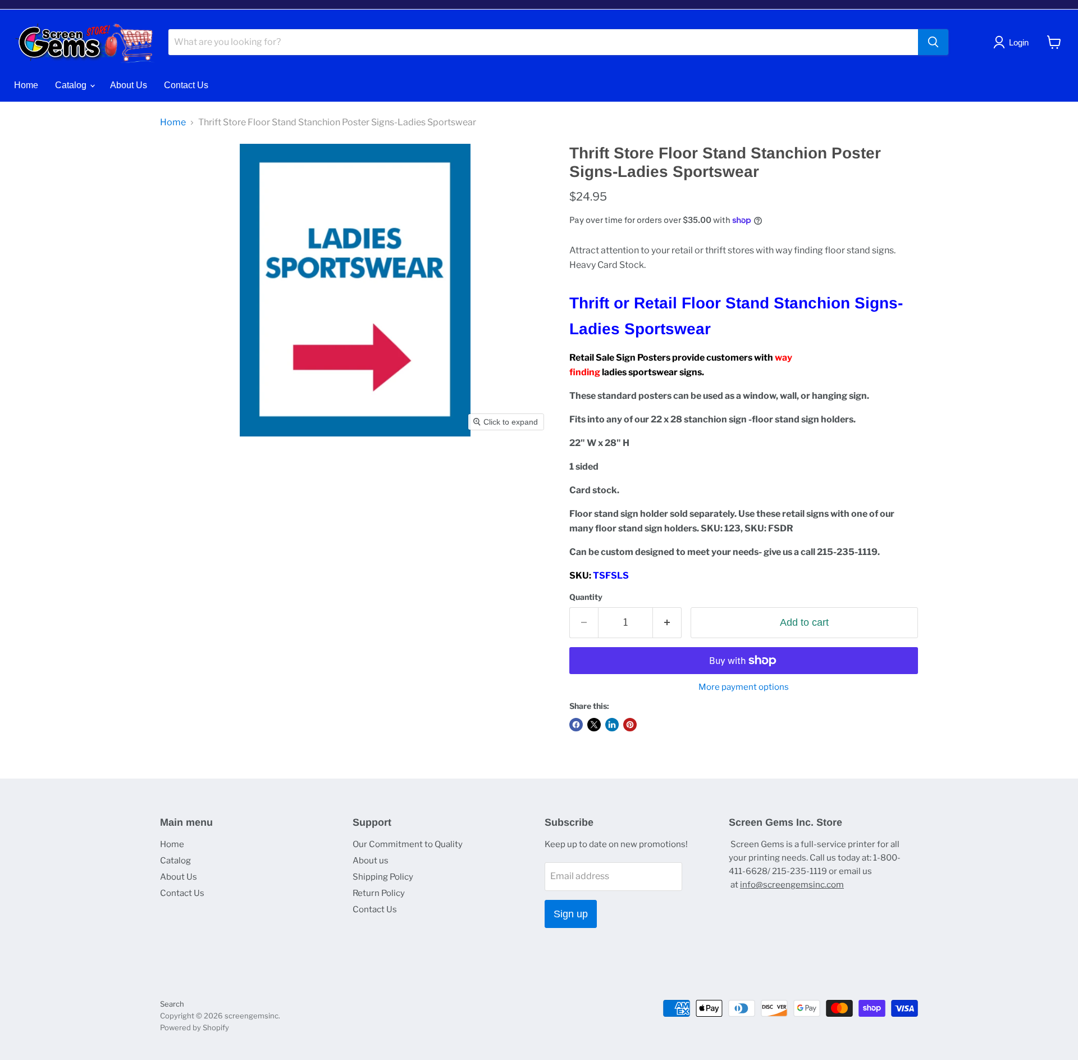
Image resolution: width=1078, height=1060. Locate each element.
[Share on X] (594, 724)
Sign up (571, 914)
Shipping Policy (383, 877)
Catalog (72, 85)
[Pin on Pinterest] (630, 724)
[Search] (933, 42)
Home (26, 85)
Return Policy (379, 893)
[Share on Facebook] (576, 724)
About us (371, 861)
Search (172, 1003)
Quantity (585, 597)
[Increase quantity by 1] (667, 622)
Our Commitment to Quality (408, 844)
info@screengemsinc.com (792, 885)
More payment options (743, 687)
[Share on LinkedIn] (612, 724)
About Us (128, 85)
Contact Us (186, 85)
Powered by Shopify (194, 1027)
